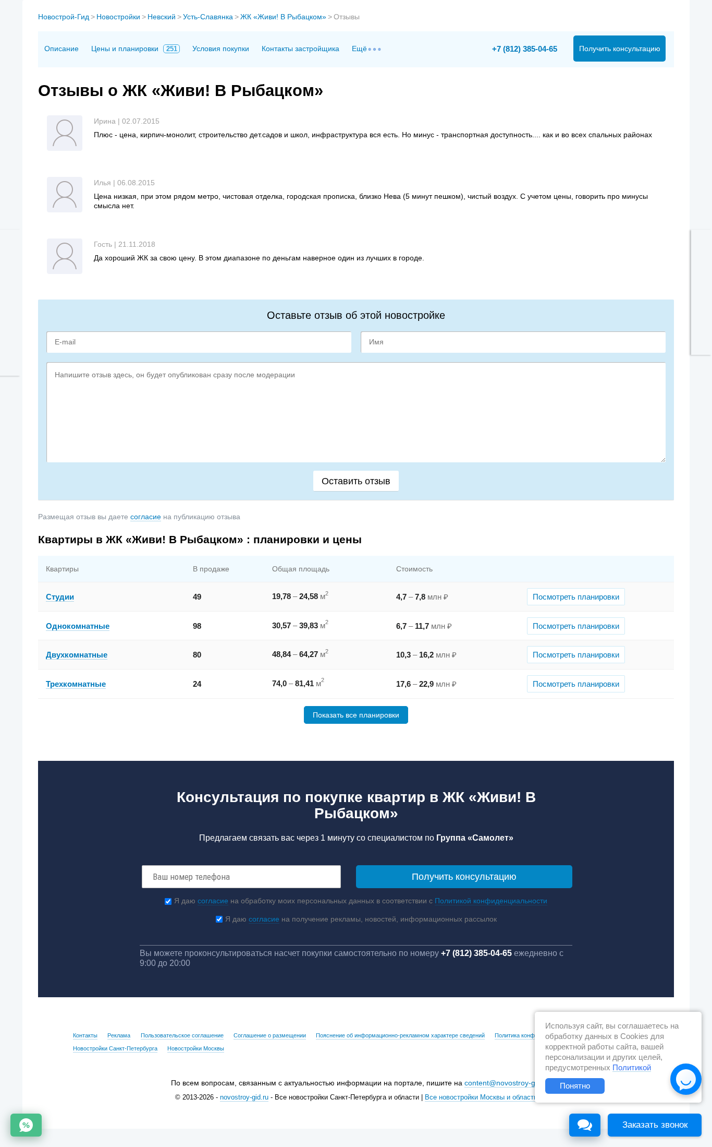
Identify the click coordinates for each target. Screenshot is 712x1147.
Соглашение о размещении (270, 1035)
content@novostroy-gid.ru (507, 1083)
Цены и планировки (134, 48)
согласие (145, 516)
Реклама (118, 1035)
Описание (61, 48)
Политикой (631, 1068)
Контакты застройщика (300, 48)
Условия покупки (220, 48)
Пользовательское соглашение (182, 1035)
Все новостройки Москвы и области (481, 1097)
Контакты (85, 1035)
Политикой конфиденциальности (491, 901)
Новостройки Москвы (195, 1048)
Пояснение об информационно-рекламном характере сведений (400, 1035)
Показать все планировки (356, 715)
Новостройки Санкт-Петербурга (115, 1048)
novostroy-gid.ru (244, 1097)
